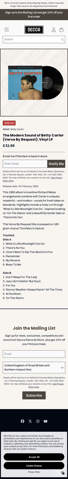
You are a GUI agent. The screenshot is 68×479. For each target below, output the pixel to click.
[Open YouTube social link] (45, 421)
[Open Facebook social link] (22, 421)
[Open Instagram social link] (38, 421)
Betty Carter (17, 129)
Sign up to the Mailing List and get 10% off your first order (34, 14)
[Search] (62, 39)
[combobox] (34, 39)
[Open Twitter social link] (30, 421)
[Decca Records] (34, 30)
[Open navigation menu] (6, 30)
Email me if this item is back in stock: (25, 156)
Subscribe (34, 395)
